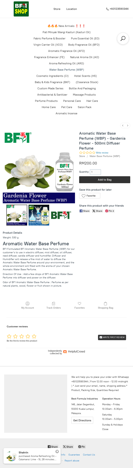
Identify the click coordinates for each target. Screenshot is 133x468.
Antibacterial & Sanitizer (52, 94)
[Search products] (123, 38)
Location (71, 9)
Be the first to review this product (22, 341)
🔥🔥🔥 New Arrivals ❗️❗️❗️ (66, 26)
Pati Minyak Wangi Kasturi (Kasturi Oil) (67, 32)
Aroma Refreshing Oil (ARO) (66, 63)
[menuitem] (122, 125)
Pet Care (66, 107)
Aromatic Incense (66, 113)
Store (57, 9)
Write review (102, 152)
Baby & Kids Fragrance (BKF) (52, 82)
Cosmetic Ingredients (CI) (52, 76)
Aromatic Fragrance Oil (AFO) (66, 51)
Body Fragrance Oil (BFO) (84, 44)
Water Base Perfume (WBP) (66, 69)
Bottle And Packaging (82, 88)
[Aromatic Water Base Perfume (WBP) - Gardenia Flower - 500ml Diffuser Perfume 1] (39, 215)
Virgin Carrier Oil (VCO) (48, 44)
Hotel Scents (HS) (85, 76)
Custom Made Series (50, 88)
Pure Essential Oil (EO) (85, 38)
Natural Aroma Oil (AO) (84, 57)
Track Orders (53, 307)
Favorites (79, 307)
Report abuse (72, 460)
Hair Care (92, 101)
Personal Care (72, 101)
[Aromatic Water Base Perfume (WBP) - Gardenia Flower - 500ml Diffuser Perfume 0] (16, 215)
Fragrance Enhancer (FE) (49, 57)
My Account (27, 307)
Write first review (113, 337)
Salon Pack (84, 107)
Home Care (49, 107)
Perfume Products (46, 101)
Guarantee (74, 454)
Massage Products (84, 94)
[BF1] (21, 8)
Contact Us (89, 454)
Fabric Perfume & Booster (49, 38)
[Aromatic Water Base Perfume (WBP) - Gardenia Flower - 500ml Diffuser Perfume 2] (61, 215)
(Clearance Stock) (87, 82)
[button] (89, 195)
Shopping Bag (105, 307)
